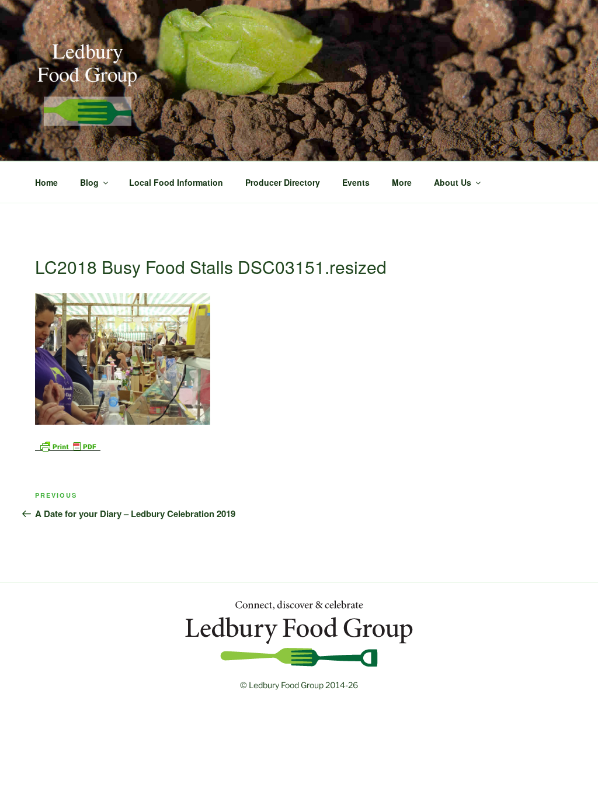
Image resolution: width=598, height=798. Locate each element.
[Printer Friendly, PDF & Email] (67, 445)
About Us (452, 182)
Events (356, 182)
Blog (89, 182)
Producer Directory (282, 182)
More (402, 182)
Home (46, 182)
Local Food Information (176, 182)
